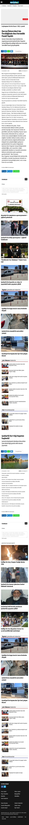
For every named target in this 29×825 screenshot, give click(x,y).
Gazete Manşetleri (5, 807)
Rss (25, 819)
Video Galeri (17, 793)
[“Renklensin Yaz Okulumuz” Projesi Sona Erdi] (14, 252)
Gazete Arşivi (4, 810)
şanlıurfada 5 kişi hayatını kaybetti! (8, 545)
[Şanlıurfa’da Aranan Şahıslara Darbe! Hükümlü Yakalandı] (14, 577)
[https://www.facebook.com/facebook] (2, 788)
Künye (3, 819)
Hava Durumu (4, 805)
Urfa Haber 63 (24, 73)
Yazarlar (15, 5)
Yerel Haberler (4, 800)
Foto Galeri (3, 793)
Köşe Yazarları (4, 796)
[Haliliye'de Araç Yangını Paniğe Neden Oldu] (14, 554)
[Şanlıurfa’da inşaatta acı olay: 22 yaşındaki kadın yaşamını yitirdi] (14, 274)
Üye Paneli (20, 5)
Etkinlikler (17, 798)
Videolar (4, 5)
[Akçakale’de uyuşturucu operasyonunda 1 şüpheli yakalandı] (14, 208)
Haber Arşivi (17, 807)
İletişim (7, 819)
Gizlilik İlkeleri (20, 819)
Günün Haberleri (19, 805)
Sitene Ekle (4, 820)
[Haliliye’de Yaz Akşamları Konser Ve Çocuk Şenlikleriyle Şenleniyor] (14, 621)
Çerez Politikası (13, 819)
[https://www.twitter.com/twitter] (5, 788)
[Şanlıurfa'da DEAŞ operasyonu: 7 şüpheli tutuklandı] (14, 230)
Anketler (3, 798)
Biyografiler (17, 796)
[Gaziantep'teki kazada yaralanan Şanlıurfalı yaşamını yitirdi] (14, 599)
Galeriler (10, 5)
